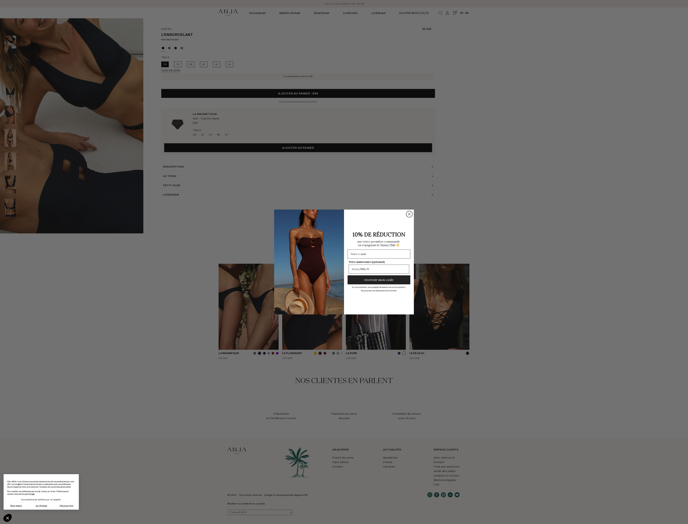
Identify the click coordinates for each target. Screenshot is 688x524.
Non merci (16, 506)
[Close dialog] (409, 214)
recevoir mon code (378, 280)
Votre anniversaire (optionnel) (367, 262)
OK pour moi (66, 506)
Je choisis (41, 506)
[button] (7, 518)
